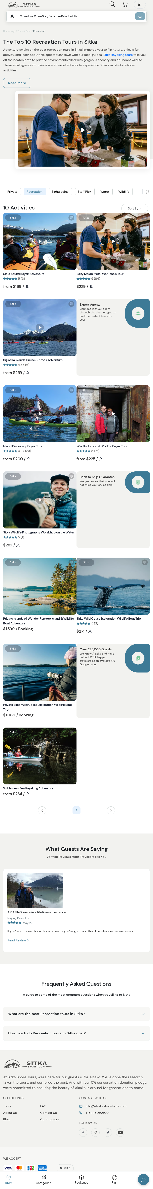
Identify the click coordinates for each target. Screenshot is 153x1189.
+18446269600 (97, 1113)
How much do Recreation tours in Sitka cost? (47, 1033)
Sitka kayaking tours (118, 55)
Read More (17, 83)
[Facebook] (83, 1132)
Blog (6, 1119)
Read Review (17, 940)
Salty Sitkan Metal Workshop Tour (100, 274)
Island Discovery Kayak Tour (22, 446)
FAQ (43, 1106)
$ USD (64, 1168)
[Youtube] (120, 1132)
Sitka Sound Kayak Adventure (23, 274)
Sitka (28, 31)
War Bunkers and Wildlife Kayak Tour (101, 446)
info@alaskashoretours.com (105, 1106)
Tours (21, 31)
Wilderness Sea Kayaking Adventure (28, 788)
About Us (10, 1113)
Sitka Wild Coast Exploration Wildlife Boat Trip (108, 618)
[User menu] (140, 4)
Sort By (133, 208)
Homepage (9, 31)
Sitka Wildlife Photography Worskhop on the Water (38, 532)
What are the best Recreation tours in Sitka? (46, 1013)
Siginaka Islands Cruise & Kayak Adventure (32, 360)
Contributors (49, 1119)
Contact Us (48, 1113)
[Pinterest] (108, 1132)
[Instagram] (95, 1132)
